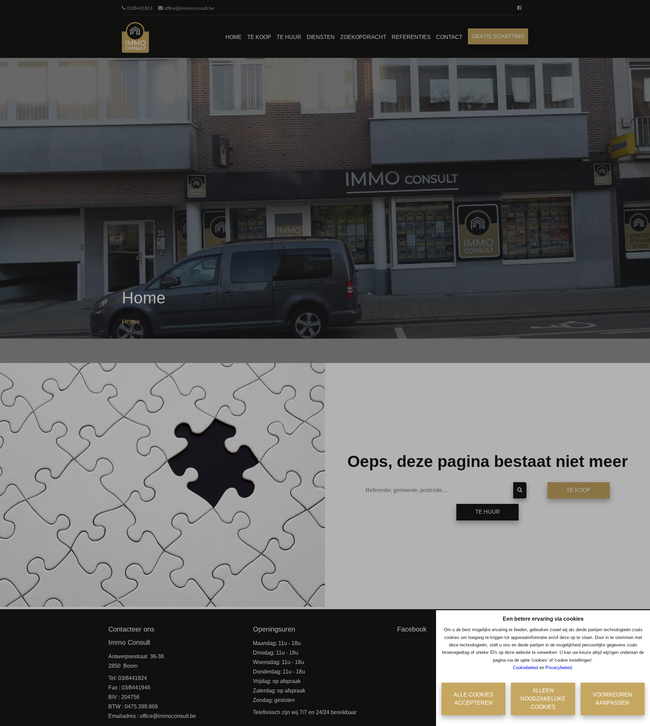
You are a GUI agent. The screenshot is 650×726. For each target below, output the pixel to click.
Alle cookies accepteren (473, 699)
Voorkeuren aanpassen (612, 699)
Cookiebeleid (525, 667)
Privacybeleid (558, 667)
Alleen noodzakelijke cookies (543, 699)
